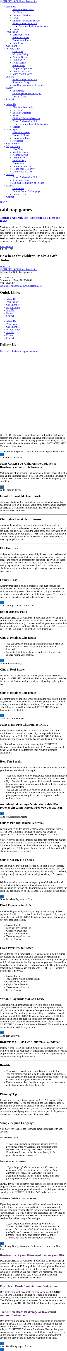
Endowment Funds (21, 40)
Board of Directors (21, 15)
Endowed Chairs (20, 37)
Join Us (10, 76)
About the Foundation (23, 9)
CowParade (18, 90)
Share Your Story (20, 82)
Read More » (6, 246)
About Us (11, 6)
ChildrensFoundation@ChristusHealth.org (21, 286)
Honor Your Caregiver (23, 71)
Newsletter (17, 43)
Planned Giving (20, 57)
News (15, 17)
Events (9, 88)
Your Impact (12, 32)
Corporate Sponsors (22, 68)
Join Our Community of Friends (28, 85)
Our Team (17, 12)
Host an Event (19, 96)
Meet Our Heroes (21, 34)
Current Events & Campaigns (26, 93)
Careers (16, 29)
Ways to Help (13, 48)
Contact (10, 99)
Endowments (18, 65)
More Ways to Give (22, 74)
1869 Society (18, 60)
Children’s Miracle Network (26, 20)
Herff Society (19, 62)
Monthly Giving (20, 54)
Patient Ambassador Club (24, 23)
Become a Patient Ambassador (34, 26)
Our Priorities (12, 46)
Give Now (17, 51)
